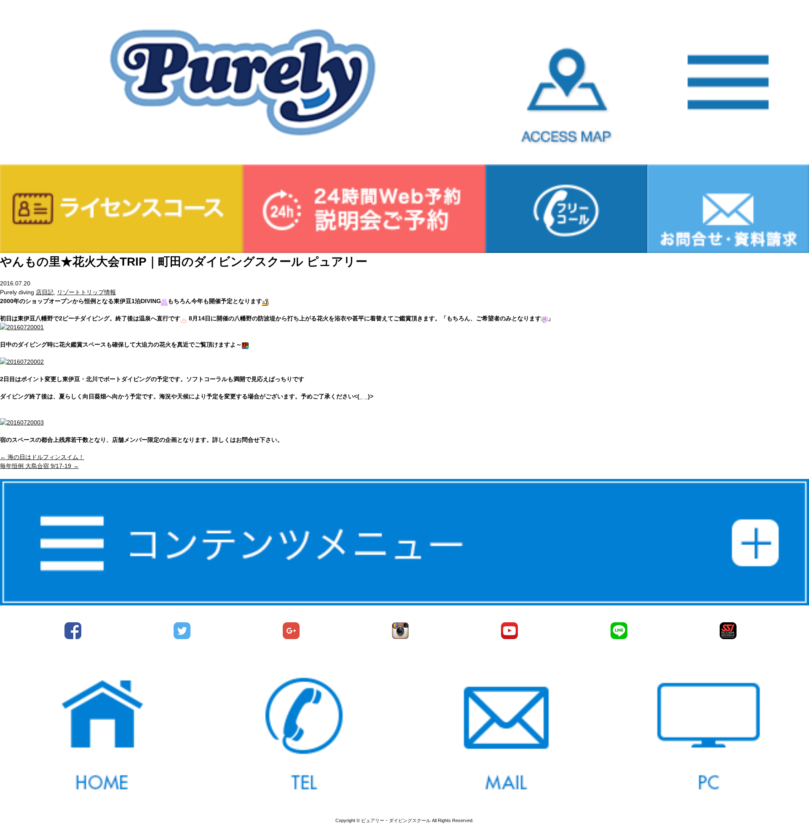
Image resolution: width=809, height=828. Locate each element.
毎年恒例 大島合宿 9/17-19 (39, 465)
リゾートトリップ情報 (86, 292)
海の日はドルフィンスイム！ (42, 457)
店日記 (45, 292)
